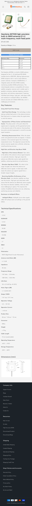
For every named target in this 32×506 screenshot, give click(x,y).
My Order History (7, 486)
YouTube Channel (7, 396)
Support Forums (7, 389)
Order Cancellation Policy (9, 476)
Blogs (4, 393)
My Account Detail (7, 490)
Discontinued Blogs (8, 435)
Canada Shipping (7, 448)
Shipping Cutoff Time (8, 462)
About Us (5, 407)
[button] (3, 7)
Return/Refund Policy (8, 479)
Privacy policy (6, 483)
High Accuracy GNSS (8, 427)
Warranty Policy (7, 472)
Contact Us (6, 410)
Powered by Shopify (21, 503)
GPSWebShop (14, 503)
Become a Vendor (7, 403)
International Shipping (8, 452)
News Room (6, 400)
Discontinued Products (9, 431)
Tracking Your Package (9, 459)
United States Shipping (9, 444)
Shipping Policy (7, 455)
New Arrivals (6, 420)
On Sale (5, 424)
